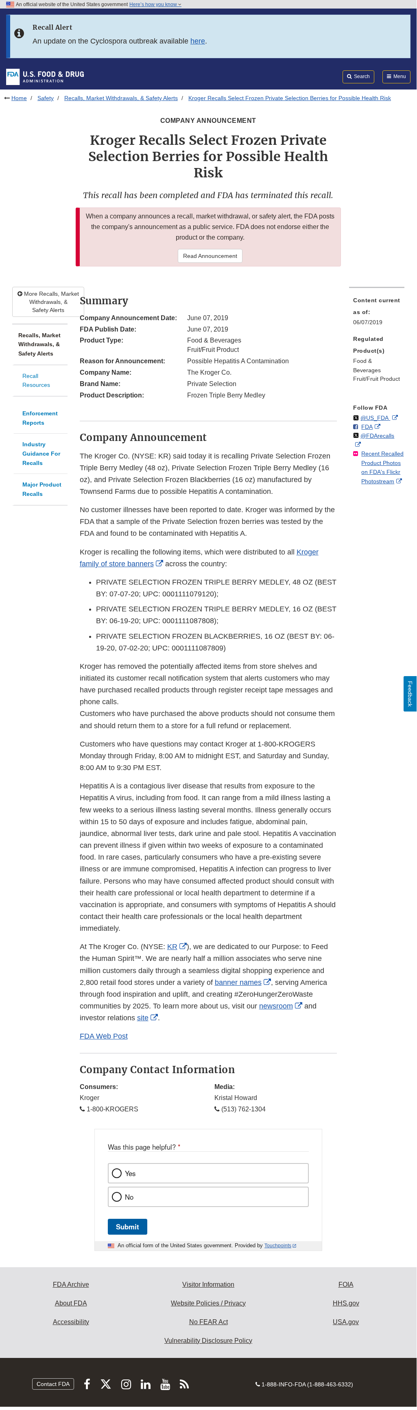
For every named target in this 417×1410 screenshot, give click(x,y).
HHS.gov (346, 1303)
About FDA (71, 1303)
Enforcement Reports (40, 418)
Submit (127, 1226)
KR (172, 947)
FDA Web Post (104, 1036)
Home (19, 98)
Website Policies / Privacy (208, 1303)
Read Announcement (210, 256)
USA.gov (346, 1321)
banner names (238, 982)
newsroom (276, 1006)
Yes (130, 1173)
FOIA (346, 1284)
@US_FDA (375, 418)
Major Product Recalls (41, 489)
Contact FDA (53, 1384)
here (197, 41)
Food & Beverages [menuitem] (367, 365)
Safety (45, 98)
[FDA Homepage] (45, 76)
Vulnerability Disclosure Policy (208, 1340)
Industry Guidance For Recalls (41, 453)
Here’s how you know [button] (153, 4)
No (129, 1197)
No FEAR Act (208, 1321)
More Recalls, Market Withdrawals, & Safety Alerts (50, 301)
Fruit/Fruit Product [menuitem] (376, 378)
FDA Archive (71, 1284)
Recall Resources (36, 381)
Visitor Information (208, 1284)
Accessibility (71, 1321)
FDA (367, 426)
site (142, 1018)
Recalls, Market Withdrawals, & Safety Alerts (121, 98)
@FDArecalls (377, 435)
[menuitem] (376, 313)
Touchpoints (277, 1245)
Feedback (410, 694)
